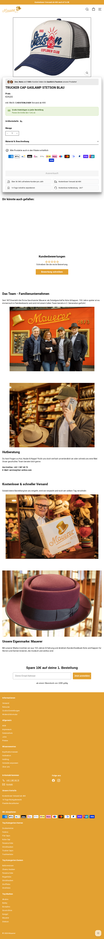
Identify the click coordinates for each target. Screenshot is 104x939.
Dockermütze (7, 828)
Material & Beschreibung (17, 141)
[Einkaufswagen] (93, 9)
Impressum (7, 729)
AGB (4, 726)
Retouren (6, 707)
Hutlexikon (6, 756)
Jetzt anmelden (82, 676)
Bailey (4, 903)
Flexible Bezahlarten (10, 803)
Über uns (6, 767)
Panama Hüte (7, 843)
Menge (8, 128)
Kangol (5, 914)
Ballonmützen (8, 866)
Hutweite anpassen (10, 763)
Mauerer (5, 918)
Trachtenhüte (7, 854)
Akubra (5, 899)
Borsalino (6, 907)
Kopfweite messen (10, 752)
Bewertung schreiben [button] (52, 272)
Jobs (4, 737)
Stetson (5, 922)
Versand (5, 703)
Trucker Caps (7, 851)
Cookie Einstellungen (11, 711)
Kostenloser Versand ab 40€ (14, 796)
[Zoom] (87, 72)
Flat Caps (6, 836)
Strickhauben (7, 847)
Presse (5, 741)
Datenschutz (7, 733)
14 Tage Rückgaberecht (12, 800)
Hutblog (5, 759)
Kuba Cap (6, 839)
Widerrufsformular (9, 714)
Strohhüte (6, 888)
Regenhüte (6, 877)
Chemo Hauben (8, 869)
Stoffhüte (6, 884)
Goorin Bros (7, 910)
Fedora (5, 832)
